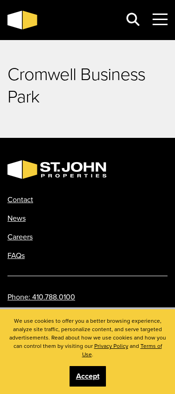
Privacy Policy (111, 346)
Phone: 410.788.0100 (41, 297)
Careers (20, 236)
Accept (87, 376)
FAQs (16, 255)
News (16, 218)
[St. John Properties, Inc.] (60, 20)
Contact (20, 199)
